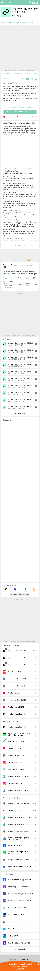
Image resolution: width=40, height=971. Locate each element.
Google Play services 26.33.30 (18, 790)
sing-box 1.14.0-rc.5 (15, 922)
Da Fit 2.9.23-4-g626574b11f (17, 908)
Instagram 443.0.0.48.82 (16, 783)
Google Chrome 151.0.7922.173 (18, 860)
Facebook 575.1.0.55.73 (16, 846)
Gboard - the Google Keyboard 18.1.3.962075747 (18, 838)
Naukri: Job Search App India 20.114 (20, 880)
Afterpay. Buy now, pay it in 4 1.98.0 (20, 371)
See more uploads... (20, 413)
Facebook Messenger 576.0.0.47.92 (20, 867)
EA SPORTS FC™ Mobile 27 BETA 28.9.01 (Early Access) (19, 734)
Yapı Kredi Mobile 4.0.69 (16, 915)
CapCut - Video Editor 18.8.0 (17, 651)
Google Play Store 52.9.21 (17, 755)
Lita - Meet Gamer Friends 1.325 (19, 943)
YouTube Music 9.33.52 (16, 707)
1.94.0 (14, 83)
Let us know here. (24, 959)
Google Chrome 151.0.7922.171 (18, 832)
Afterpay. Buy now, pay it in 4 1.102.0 (20, 343)
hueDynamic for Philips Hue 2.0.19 (19, 901)
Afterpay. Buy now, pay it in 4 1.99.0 (20, 364)
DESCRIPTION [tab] (17, 73)
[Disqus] (20, 501)
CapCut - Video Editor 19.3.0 (17, 714)
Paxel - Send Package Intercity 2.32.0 (20, 894)
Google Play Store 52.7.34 (17, 679)
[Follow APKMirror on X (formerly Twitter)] (6, 590)
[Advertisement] (20, 49)
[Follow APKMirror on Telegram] (24, 590)
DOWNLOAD (27, 73)
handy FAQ (8, 274)
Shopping (6, 79)
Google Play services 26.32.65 (18, 824)
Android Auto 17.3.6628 (16, 741)
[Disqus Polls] (20, 448)
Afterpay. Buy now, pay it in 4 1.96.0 (20, 385)
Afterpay (17, 15)
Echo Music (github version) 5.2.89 (19, 672)
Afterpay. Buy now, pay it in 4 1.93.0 (20, 406)
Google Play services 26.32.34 (18, 776)
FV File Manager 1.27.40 (16, 929)
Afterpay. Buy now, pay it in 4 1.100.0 (20, 357)
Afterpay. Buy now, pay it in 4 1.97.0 (20, 378)
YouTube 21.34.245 (14, 810)
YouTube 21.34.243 (14, 748)
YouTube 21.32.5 (13, 693)
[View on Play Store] (27, 78)
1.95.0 (7, 281)
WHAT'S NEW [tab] (6, 73)
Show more (19, 245)
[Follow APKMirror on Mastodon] (15, 590)
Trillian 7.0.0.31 (13, 936)
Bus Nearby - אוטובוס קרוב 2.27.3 (19, 887)
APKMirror (8, 2)
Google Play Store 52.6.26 (17, 686)
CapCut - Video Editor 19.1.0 (17, 658)
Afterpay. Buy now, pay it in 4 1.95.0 (20, 392)
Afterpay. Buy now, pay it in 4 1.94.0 (20, 399)
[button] (23, 78)
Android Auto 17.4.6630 (16, 769)
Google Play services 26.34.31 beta (20, 817)
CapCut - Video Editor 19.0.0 (17, 665)
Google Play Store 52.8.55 (17, 700)
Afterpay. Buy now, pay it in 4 (18, 22)
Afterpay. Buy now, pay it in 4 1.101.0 (20, 350)
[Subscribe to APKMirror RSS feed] (34, 590)
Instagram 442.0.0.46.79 (16, 762)
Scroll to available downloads (21, 112)
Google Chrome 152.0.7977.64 (18, 803)
